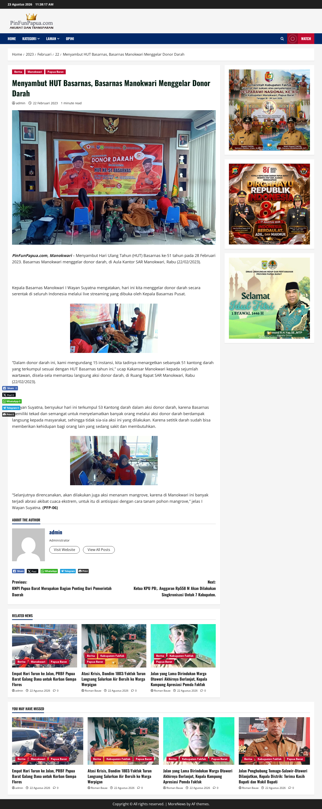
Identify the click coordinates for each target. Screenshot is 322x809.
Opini (70, 38)
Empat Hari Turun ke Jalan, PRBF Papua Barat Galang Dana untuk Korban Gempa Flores (44, 679)
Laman (51, 38)
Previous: (61, 588)
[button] (10, 421)
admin (20, 103)
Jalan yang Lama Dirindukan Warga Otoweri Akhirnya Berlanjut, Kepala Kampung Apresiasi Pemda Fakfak (179, 679)
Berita (18, 72)
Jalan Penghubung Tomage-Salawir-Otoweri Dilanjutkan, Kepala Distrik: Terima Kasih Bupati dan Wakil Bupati (273, 776)
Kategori (29, 38)
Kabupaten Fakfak (112, 656)
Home (12, 38)
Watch (306, 38)
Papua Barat (56, 72)
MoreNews (177, 804)
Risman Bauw (93, 690)
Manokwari (35, 72)
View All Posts (99, 549)
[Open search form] (282, 38)
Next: (175, 588)
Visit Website (64, 549)
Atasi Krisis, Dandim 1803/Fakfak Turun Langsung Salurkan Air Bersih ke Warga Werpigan (113, 679)
